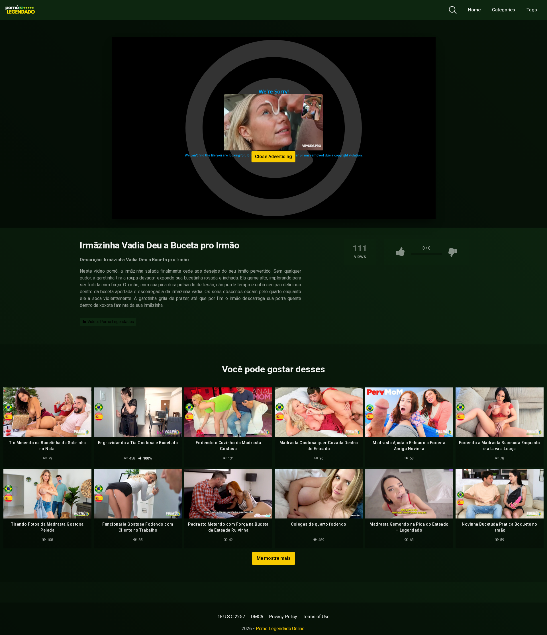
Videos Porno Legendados (110, 321)
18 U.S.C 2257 (231, 616)
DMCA (257, 616)
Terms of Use (316, 616)
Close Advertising (273, 156)
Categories (503, 10)
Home (474, 10)
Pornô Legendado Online (280, 628)
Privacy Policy (283, 616)
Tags (531, 10)
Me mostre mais (274, 558)
